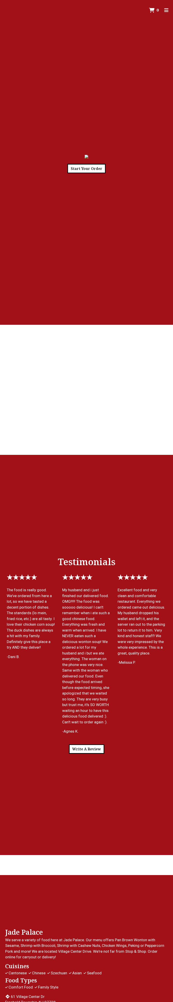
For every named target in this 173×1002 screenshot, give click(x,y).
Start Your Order (86, 168)
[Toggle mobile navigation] (166, 10)
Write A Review (86, 749)
